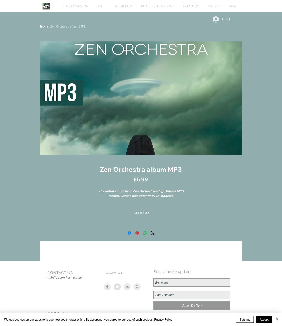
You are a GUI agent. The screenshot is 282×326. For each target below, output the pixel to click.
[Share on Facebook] (129, 233)
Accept (264, 319)
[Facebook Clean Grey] (107, 286)
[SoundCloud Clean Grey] (127, 286)
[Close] (277, 319)
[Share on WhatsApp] (144, 233)
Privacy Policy (163, 319)
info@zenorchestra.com (64, 277)
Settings (245, 319)
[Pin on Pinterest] (137, 233)
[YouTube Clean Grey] (137, 286)
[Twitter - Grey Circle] (117, 286)
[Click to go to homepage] (46, 6)
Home (44, 26)
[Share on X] (152, 233)
